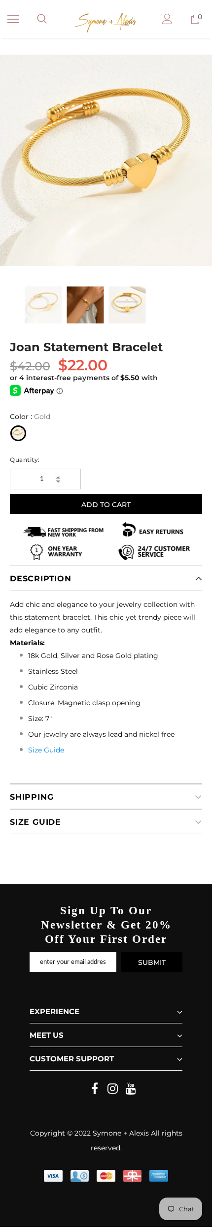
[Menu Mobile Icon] (13, 19)
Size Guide (46, 750)
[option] (106, 160)
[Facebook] (95, 1089)
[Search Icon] (42, 19)
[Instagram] (113, 1089)
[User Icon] (167, 19)
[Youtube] (131, 1089)
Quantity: (25, 459)
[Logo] (106, 22)
